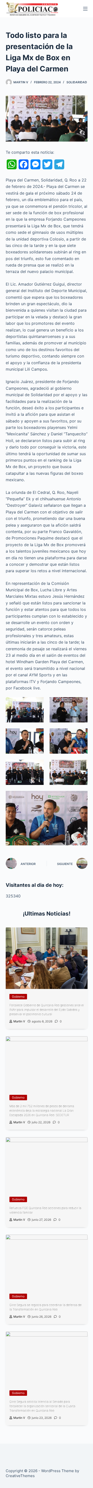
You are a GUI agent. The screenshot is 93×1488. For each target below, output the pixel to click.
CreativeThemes (20, 1475)
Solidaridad (76, 82)
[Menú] (85, 8)
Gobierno (18, 996)
